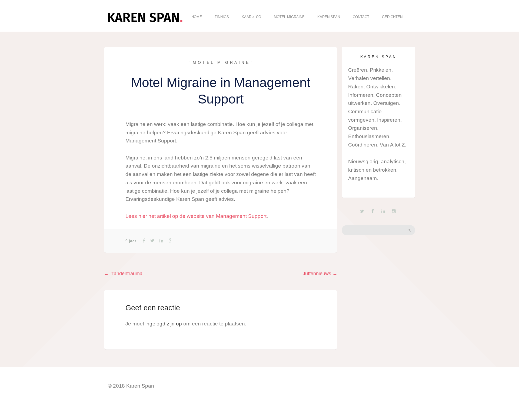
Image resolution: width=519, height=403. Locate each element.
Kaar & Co (251, 17)
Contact (361, 17)
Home (196, 17)
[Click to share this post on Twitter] (151, 240)
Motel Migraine (289, 17)
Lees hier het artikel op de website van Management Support (196, 216)
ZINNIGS (222, 17)
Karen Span (328, 17)
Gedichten (392, 17)
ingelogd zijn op (163, 324)
